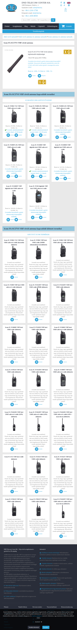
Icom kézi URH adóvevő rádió (38, 100)
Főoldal (7, 26)
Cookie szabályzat (37, 616)
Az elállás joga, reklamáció (54, 569)
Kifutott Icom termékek (39, 234)
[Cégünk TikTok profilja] (64, 5)
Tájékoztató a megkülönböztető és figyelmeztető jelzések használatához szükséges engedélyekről (56, 590)
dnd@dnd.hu (37, 13)
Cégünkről (41, 26)
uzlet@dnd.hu (37, 7)
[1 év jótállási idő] (42, 80)
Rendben (45, 627)
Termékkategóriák (38, 31)
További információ (34, 627)
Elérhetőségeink (52, 26)
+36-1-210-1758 (31, 10)
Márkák (32, 26)
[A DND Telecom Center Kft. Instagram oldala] (61, 5)
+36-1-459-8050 (31, 16)
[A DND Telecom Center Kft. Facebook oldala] (61, 2)
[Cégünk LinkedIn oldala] (69, 5)
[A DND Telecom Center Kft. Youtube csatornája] (64, 2)
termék (69, 26)
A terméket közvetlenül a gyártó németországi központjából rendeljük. (63, 132)
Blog (26, 26)
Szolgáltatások (17, 26)
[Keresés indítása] (53, 20)
